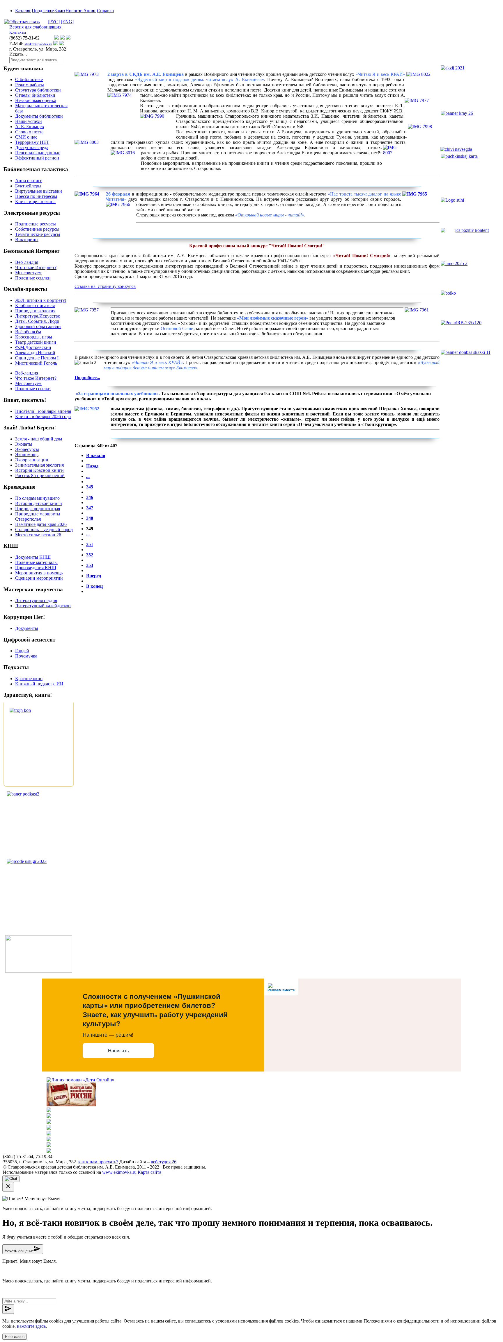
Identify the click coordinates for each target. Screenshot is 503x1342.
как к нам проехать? (98, 1161)
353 (89, 565)
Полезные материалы (36, 562)
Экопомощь (26, 454)
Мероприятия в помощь (39, 572)
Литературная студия (36, 600)
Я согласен (14, 1336)
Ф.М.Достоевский (33, 347)
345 (89, 486)
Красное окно (28, 678)
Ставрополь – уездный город (44, 529)
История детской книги (38, 503)
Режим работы (29, 84)
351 (89, 544)
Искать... (18, 54)
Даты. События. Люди (37, 321)
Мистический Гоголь (36, 363)
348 (89, 518)
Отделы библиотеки (35, 95)
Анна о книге (28, 180)
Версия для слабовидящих (35, 26)
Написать (118, 1050)
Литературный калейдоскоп (43, 605)
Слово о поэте (29, 131)
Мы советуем (28, 272)
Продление (43, 10)
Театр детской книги (35, 342)
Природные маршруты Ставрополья (37, 516)
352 (89, 554)
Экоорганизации (31, 459)
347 (89, 507)
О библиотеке (29, 79)
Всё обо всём (28, 331)
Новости (74, 10)
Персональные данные (37, 152)
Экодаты (23, 444)
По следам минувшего (37, 498)
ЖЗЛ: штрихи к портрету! (40, 300)
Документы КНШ (33, 557)
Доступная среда (31, 147)
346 (89, 497)
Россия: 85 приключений (40, 475)
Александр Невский (35, 352)
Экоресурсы (27, 449)
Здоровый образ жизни (38, 326)
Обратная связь (24, 21)
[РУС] (54, 21)
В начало (95, 455)
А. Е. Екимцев (29, 126)
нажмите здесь (31, 1326)
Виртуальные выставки (38, 191)
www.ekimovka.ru (119, 1172)
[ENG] (67, 21)
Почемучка (26, 655)
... (88, 476)
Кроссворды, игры (33, 336)
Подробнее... (87, 377)
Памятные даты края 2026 (41, 524)
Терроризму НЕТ (32, 142)
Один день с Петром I (37, 357)
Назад (92, 465)
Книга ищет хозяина (35, 201)
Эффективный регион (37, 157)
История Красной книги (39, 470)
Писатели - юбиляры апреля (43, 411)
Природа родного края (37, 508)
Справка (105, 10)
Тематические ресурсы (37, 234)
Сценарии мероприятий (39, 578)
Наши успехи (28, 121)
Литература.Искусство (37, 315)
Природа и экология (35, 310)
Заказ (59, 10)
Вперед (93, 575)
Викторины (26, 239)
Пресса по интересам (36, 196)
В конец (94, 586)
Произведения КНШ (35, 567)
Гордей (22, 650)
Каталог (23, 10)
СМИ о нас (26, 137)
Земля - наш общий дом (38, 438)
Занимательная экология (39, 465)
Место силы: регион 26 (38, 534)
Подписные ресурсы (35, 223)
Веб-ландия (26, 262)
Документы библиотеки (39, 116)
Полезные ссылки (33, 277)
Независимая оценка (35, 100)
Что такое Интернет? (35, 267)
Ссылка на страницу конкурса (105, 286)
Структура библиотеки (38, 89)
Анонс (89, 10)
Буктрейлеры (28, 185)
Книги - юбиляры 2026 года (43, 416)
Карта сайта (149, 1172)
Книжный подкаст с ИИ (39, 683)
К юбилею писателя (35, 305)
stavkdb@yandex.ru (38, 44)
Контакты (17, 32)
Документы (26, 628)
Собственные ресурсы (37, 229)
